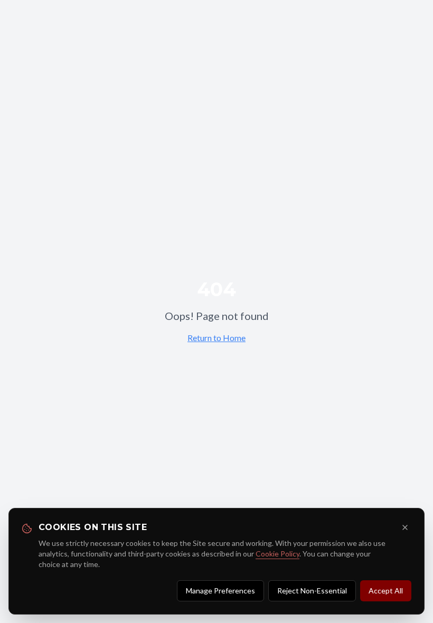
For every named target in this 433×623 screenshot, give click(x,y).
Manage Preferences (220, 590)
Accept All (386, 590)
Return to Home (216, 338)
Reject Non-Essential (312, 590)
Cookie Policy (277, 553)
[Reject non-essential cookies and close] (405, 527)
